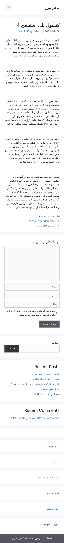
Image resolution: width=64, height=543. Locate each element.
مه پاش (55, 461)
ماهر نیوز (53, 7)
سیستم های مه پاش (45, 225)
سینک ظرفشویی (51, 389)
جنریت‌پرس (17, 538)
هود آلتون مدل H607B (47, 394)
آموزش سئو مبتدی (50, 524)
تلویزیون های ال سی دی (47, 373)
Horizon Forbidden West (41, 220)
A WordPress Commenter (44, 418)
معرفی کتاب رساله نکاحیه (46, 378)
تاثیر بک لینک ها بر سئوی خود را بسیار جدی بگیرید (33, 384)
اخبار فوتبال (53, 508)
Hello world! (18, 418)
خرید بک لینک (53, 492)
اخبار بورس (53, 445)
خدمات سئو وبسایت (49, 477)
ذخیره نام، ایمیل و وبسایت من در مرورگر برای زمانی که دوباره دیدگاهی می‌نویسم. (31, 312)
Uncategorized (47, 216)
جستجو (56, 342)
